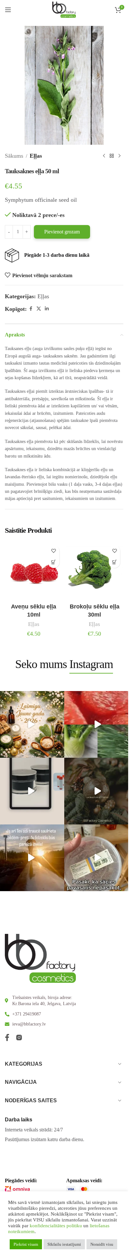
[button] (53, 562)
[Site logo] (64, 9)
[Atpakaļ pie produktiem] (112, 156)
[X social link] (39, 308)
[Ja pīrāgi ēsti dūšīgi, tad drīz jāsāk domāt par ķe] (97, 724)
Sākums (14, 156)
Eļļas (36, 156)
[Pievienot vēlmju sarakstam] (53, 551)
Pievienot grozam (62, 231)
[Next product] (119, 156)
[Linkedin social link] (47, 308)
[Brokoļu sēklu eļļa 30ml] (95, 571)
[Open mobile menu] (8, 9)
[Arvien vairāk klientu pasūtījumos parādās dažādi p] (97, 857)
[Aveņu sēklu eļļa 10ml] (34, 571)
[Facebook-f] (7, 1037)
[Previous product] (104, 156)
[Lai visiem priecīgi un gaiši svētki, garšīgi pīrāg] (97, 791)
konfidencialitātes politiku (56, 1225)
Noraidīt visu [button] (101, 1244)
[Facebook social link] (31, 308)
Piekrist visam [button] (26, 1244)
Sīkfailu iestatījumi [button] (64, 1244)
